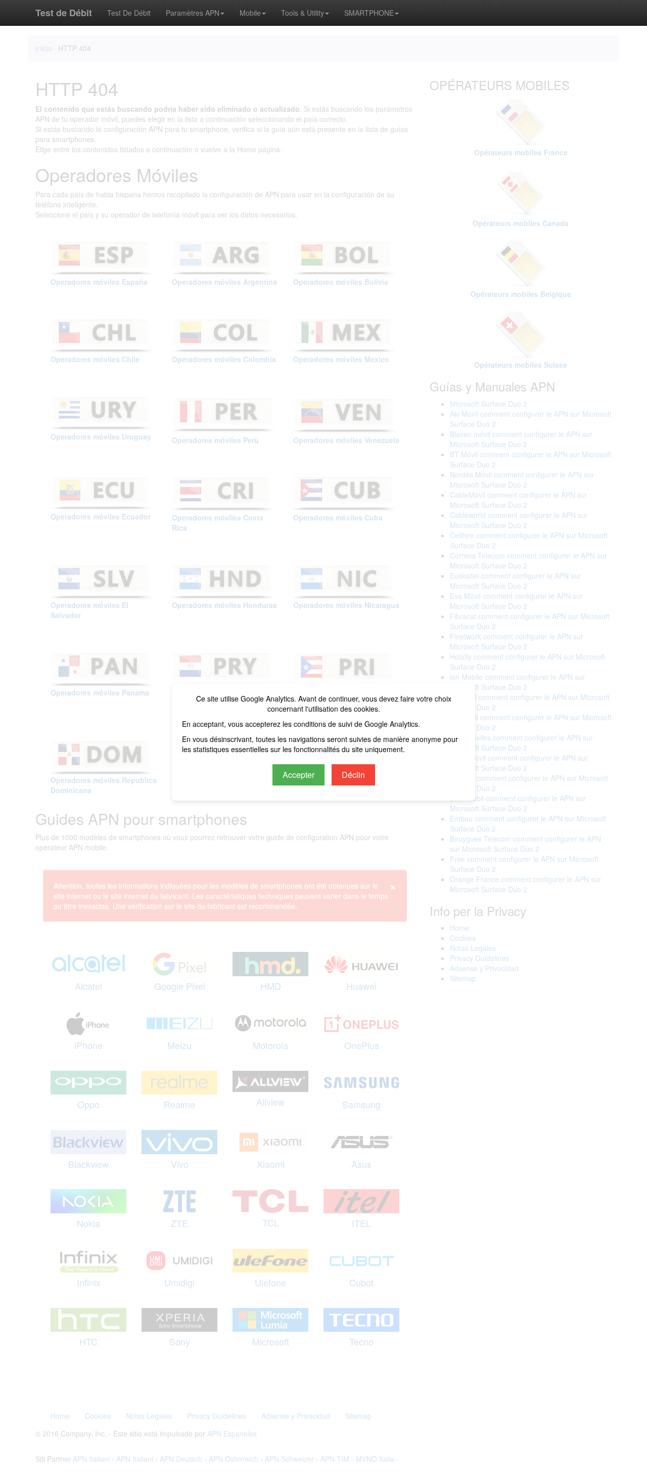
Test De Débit (129, 13)
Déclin (353, 774)
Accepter (298, 774)
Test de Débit (63, 12)
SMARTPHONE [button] (369, 13)
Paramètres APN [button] (192, 13)
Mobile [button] (250, 13)
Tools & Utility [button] (302, 13)
